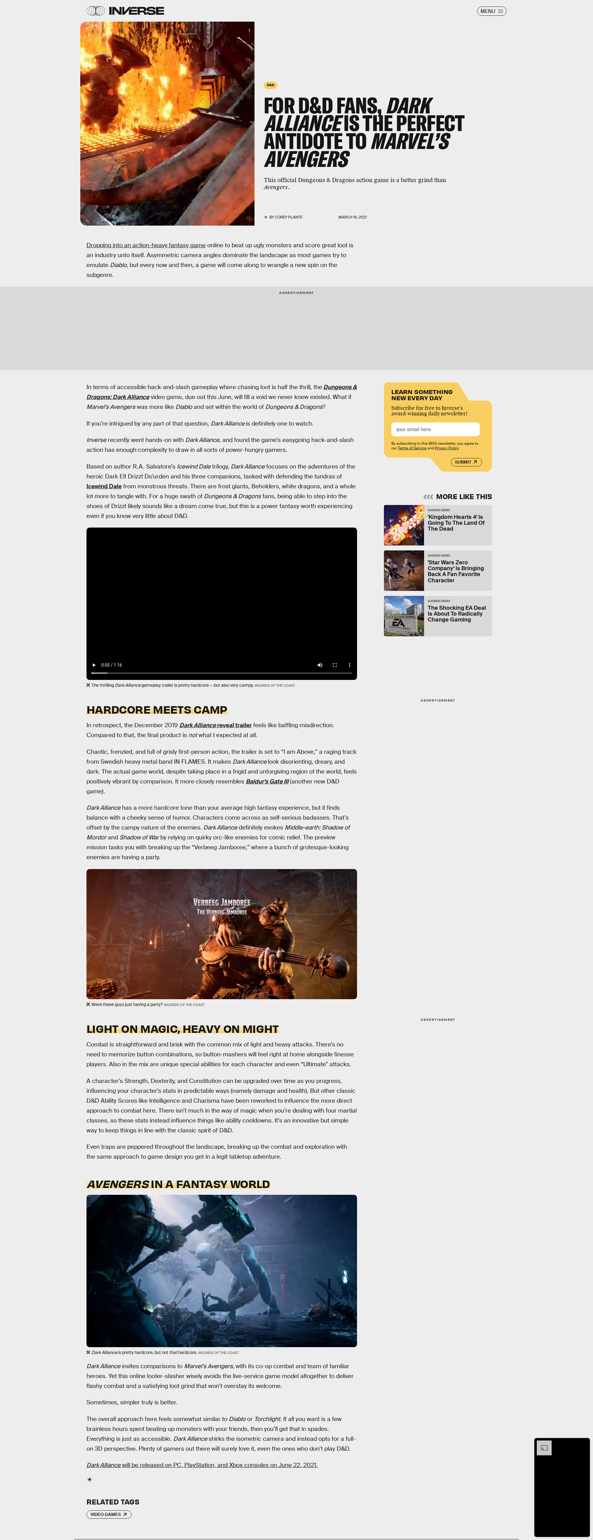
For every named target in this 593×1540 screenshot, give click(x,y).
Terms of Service (412, 448)
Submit (463, 462)
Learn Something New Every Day (422, 394)
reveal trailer (215, 725)
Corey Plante (288, 217)
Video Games (105, 1514)
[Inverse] (136, 11)
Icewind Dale (104, 486)
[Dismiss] (583, 1443)
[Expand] (541, 1443)
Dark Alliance (131, 397)
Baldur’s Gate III (267, 781)
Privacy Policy (447, 448)
